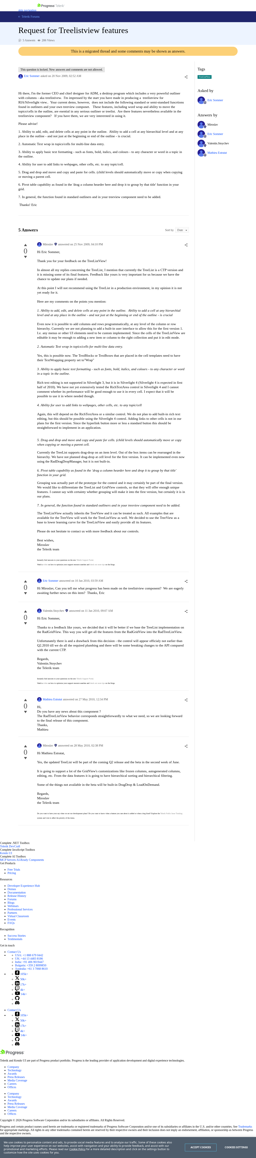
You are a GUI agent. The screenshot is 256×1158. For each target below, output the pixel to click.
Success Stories (16, 935)
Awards (12, 1073)
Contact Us (14, 951)
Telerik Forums (30, 16)
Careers (11, 1083)
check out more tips (97, 565)
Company (13, 1066)
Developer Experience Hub (23, 885)
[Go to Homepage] (51, 10)
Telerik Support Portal (85, 560)
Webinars (13, 906)
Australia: (31, 968)
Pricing (11, 873)
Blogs (10, 902)
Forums (11, 899)
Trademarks (245, 1126)
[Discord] (17, 1003)
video (45, 565)
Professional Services (20, 909)
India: (29, 962)
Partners (12, 912)
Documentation (16, 892)
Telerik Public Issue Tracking (171, 813)
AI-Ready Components (30, 859)
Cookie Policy (77, 1149)
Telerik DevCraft (10, 846)
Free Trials (13, 869)
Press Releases (16, 1077)
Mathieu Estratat (52, 699)
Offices (11, 1087)
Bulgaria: (30, 965)
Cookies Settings (236, 1147)
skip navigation (27, 10)
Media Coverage (17, 1080)
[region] (128, 1147)
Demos (11, 889)
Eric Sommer (32, 76)
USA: (29, 955)
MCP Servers (8, 859)
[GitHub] (17, 999)
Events (11, 919)
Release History (16, 895)
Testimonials (14, 939)
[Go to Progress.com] (12, 1054)
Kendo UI (6, 853)
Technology (14, 1070)
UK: (29, 958)
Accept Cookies (201, 1147)
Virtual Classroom (18, 916)
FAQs (11, 922)
